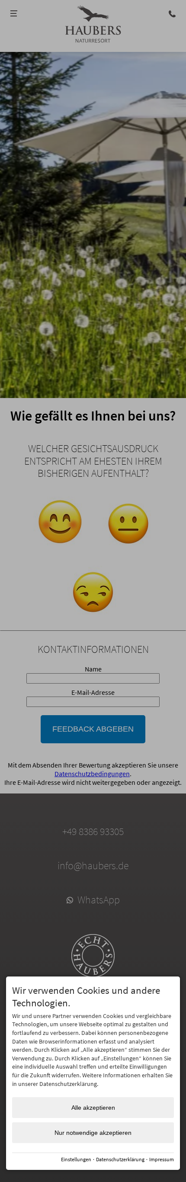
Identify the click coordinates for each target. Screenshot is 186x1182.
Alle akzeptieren (93, 1107)
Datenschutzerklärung (120, 1159)
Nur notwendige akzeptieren (93, 1132)
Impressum (161, 1159)
